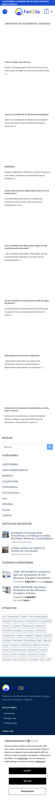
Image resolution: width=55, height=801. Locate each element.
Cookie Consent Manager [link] (14, 741)
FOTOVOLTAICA (11, 492)
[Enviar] (50, 447)
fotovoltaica (30, 640)
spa (15, 659)
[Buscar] (52, 11)
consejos (16, 626)
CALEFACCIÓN (10, 481)
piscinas (31, 654)
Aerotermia (9, 713)
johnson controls (41, 645)
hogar (5, 645)
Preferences (27, 791)
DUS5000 (7, 630)
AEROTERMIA (10, 464)
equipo (20, 635)
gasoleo (47, 640)
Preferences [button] (40, 762)
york (48, 659)
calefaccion (18, 621)
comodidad (46, 621)
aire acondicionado (38, 616)
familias (47, 635)
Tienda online (10, 723)
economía (29, 630)
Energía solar (10, 718)
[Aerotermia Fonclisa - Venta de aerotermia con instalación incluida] (27, 11)
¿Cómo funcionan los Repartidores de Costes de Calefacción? (27, 192)
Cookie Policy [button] (22, 758)
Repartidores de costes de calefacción (22, 355)
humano (14, 645)
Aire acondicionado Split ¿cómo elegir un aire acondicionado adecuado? (26, 247)
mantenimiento (19, 649)
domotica (40, 626)
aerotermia (13, 616)
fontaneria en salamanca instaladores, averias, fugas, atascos (27, 409)
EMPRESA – (10, 166)
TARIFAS (7, 515)
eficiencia (40, 630)
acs (4, 616)
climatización (32, 621)
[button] (4, 11)
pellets (22, 654)
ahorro (24, 616)
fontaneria (17, 640)
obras (5, 654)
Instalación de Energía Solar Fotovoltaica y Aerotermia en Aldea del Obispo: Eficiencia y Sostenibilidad (32, 535)
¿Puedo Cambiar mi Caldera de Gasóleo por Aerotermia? (28, 549)
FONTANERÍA (9, 486)
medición (33, 649)
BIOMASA (7, 475)
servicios (7, 659)
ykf (41, 659)
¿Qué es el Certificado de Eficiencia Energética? (27, 114)
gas (39, 640)
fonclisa (6, 640)
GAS (4, 498)
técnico (23, 659)
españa (38, 635)
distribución (28, 626)
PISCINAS (7, 504)
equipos (29, 635)
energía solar (8, 635)
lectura (6, 649)
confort (6, 626)
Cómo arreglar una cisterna (18, 62)
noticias (43, 649)
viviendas (33, 659)
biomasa (6, 621)
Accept (27, 771)
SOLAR (6, 509)
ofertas (14, 654)
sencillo (41, 654)
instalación (26, 645)
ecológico (18, 630)
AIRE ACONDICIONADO (15, 470)
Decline (28, 781)
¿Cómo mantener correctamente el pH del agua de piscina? (27, 302)
